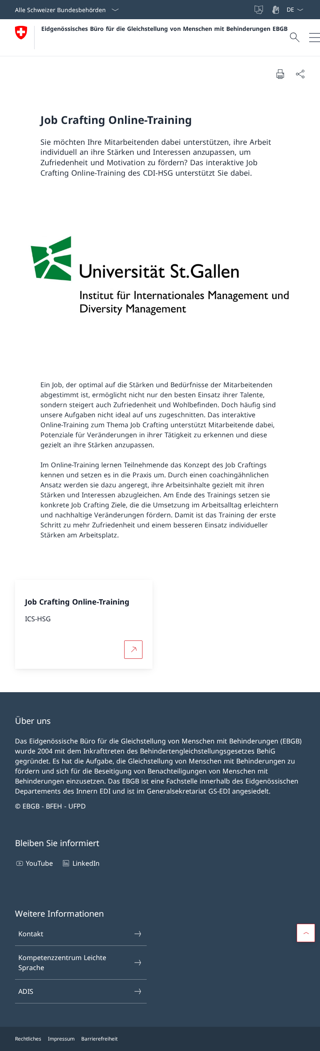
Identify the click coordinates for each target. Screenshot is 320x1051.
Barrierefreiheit (99, 1038)
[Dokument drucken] (280, 74)
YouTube (39, 863)
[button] (306, 933)
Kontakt (30, 933)
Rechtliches (28, 1038)
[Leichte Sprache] (259, 9)
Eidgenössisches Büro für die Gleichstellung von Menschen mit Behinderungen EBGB (164, 29)
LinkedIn (85, 863)
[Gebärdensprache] (276, 9)
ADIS (25, 991)
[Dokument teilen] (300, 74)
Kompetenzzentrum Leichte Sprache (62, 962)
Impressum (61, 1038)
